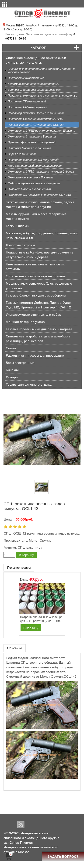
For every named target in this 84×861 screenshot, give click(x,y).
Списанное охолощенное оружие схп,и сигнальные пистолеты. (36, 60)
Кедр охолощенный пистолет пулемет (35, 165)
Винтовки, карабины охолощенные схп (34, 89)
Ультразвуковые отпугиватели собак (33, 314)
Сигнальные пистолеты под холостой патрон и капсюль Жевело (41, 70)
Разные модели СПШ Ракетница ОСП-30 (35, 125)
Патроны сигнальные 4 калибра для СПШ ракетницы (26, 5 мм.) (41, 619)
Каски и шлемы (17, 225)
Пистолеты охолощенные (26, 78)
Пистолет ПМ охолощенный (27, 107)
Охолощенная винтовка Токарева (30, 177)
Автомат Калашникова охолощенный (33, 84)
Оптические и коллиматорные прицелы (36, 276)
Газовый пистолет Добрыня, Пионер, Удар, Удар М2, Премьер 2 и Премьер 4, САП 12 (39, 304)
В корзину (26, 554)
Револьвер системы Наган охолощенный (36, 113)
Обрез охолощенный (22, 154)
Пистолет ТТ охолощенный (27, 101)
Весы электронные (20, 362)
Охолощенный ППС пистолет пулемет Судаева (41, 171)
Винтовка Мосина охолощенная (29, 148)
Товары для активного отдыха (29, 384)
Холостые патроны (20, 244)
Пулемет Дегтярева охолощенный (32, 142)
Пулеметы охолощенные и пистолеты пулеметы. (42, 95)
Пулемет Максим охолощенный (29, 189)
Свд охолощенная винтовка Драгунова (34, 183)
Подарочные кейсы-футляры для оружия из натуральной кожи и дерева (39, 254)
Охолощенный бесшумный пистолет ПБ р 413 (39, 195)
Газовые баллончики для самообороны (36, 295)
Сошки (11, 348)
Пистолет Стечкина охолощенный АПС (35, 119)
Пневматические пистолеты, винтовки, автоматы (35, 266)
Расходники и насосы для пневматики (35, 355)
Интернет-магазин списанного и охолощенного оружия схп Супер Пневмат (31, 838)
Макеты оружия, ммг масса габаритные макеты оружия (36, 216)
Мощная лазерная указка (25, 321)
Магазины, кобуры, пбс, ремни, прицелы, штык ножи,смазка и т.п (42, 235)
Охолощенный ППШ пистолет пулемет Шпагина (41, 130)
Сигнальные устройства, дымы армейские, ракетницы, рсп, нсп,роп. (38, 338)
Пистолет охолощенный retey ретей (33, 160)
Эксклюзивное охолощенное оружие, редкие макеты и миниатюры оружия (40, 204)
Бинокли (12, 369)
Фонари (12, 377)
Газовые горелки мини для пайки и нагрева (39, 328)
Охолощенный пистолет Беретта (32, 136)
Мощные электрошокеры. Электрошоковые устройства (39, 285)
